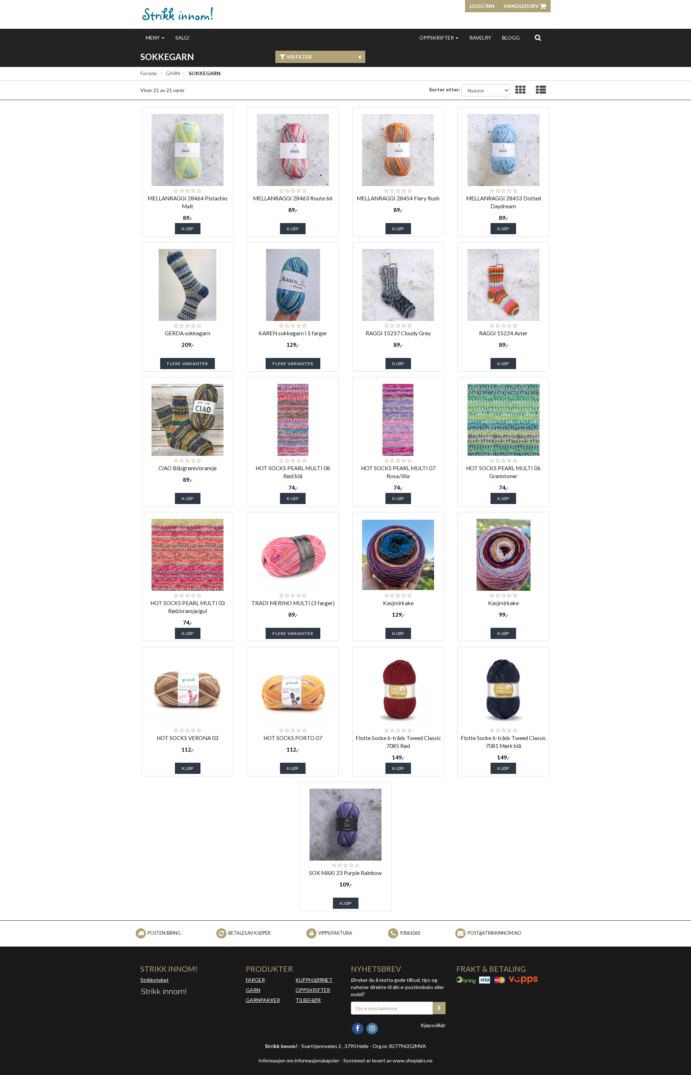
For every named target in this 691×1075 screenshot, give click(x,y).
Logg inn (482, 6)
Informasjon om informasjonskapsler (298, 1060)
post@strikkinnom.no (494, 933)
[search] (537, 37)
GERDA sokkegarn (187, 333)
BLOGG (511, 38)
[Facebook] (358, 1028)
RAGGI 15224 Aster (503, 333)
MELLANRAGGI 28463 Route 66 (293, 198)
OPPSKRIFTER (437, 38)
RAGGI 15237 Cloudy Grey (398, 333)
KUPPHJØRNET (314, 980)
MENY (153, 38)
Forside (148, 73)
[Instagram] (372, 1028)
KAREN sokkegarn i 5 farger (292, 333)
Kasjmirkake (398, 603)
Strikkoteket (154, 980)
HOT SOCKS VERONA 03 (187, 738)
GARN (173, 73)
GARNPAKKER (263, 1000)
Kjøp (188, 228)
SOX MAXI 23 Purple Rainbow (345, 873)
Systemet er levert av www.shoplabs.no (388, 1060)
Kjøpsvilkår (433, 1025)
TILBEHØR (308, 1000)
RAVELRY (480, 38)
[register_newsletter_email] (439, 1008)
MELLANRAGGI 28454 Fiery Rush (398, 198)
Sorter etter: (444, 89)
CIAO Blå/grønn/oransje (187, 468)
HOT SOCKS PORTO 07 (292, 738)
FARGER (255, 980)
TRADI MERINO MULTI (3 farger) (293, 603)
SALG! (182, 38)
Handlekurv (522, 6)
